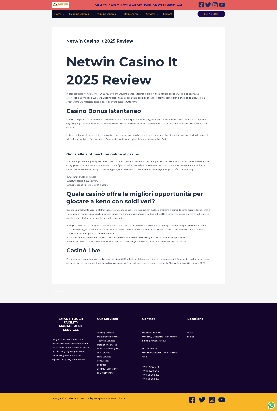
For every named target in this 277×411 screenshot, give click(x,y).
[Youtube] (222, 5)
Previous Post (60, 291)
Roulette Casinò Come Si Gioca (81, 146)
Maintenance (131, 14)
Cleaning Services (79, 14)
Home (57, 14)
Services (150, 14)
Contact (167, 14)
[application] (62, 14)
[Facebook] (201, 5)
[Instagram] (215, 5)
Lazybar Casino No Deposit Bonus (83, 270)
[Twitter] (208, 5)
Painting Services (106, 14)
